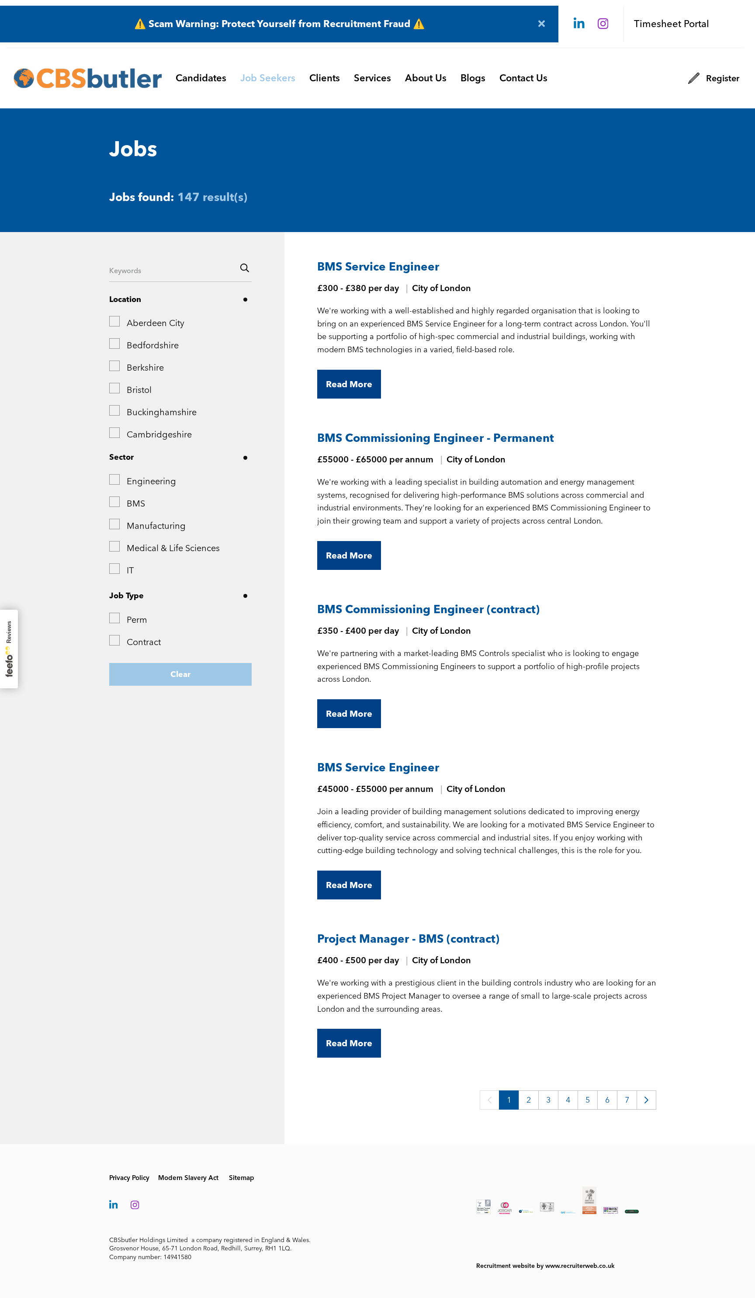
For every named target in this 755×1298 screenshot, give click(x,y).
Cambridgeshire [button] (159, 434)
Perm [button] (137, 619)
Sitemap (241, 1178)
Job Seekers (267, 78)
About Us (426, 78)
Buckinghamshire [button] (162, 412)
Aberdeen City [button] (155, 323)
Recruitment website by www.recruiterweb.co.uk (545, 1266)
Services (372, 78)
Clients (324, 78)
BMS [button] (136, 503)
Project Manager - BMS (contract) (408, 939)
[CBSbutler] (88, 78)
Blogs (473, 78)
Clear (180, 674)
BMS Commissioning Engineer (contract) (428, 609)
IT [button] (130, 570)
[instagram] (603, 24)
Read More (349, 384)
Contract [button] (144, 642)
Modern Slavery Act (188, 1178)
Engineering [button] (151, 481)
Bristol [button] (139, 390)
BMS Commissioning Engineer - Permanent (435, 438)
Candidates (201, 78)
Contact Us (523, 78)
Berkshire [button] (145, 367)
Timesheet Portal (671, 24)
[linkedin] (579, 24)
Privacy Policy (129, 1178)
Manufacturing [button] (156, 526)
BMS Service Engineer (378, 267)
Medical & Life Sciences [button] (173, 548)
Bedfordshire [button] (153, 345)
